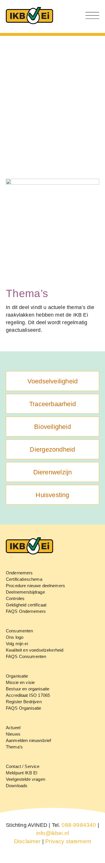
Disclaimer (27, 841)
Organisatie (17, 675)
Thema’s (14, 746)
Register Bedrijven (24, 701)
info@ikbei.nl (52, 833)
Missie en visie (20, 682)
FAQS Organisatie (23, 708)
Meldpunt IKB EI (21, 772)
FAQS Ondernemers (26, 611)
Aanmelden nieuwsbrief (28, 740)
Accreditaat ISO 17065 (28, 695)
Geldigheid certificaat (26, 604)
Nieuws (13, 734)
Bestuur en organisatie (27, 688)
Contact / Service (23, 766)
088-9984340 (79, 825)
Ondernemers (19, 572)
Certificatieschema (24, 579)
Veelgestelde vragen (25, 779)
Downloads (16, 785)
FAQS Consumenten (26, 656)
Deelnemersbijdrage (25, 592)
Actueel (13, 727)
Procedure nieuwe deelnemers (35, 585)
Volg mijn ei (17, 643)
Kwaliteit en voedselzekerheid (34, 650)
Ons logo (14, 637)
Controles (15, 598)
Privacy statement (68, 841)
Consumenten (19, 630)
